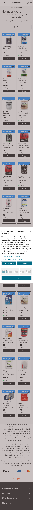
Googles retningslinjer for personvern (12, 259)
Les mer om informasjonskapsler (11, 256)
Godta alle (24, 263)
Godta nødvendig (9, 263)
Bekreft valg (16, 278)
